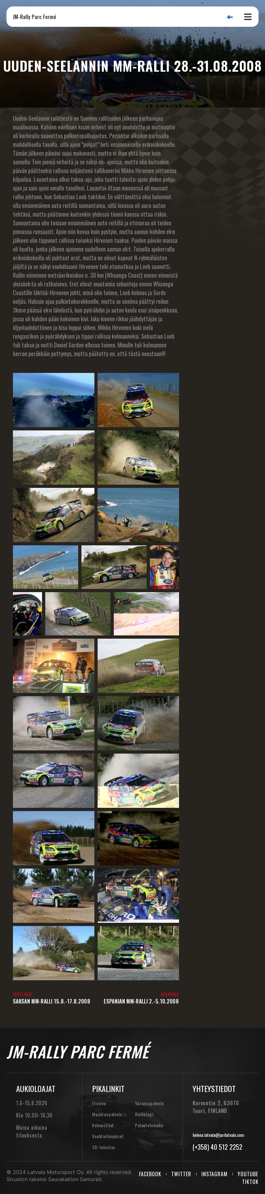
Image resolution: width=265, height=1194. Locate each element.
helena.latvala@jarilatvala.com (218, 1134)
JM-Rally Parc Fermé (34, 17)
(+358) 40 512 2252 (217, 1147)
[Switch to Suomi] (230, 16)
